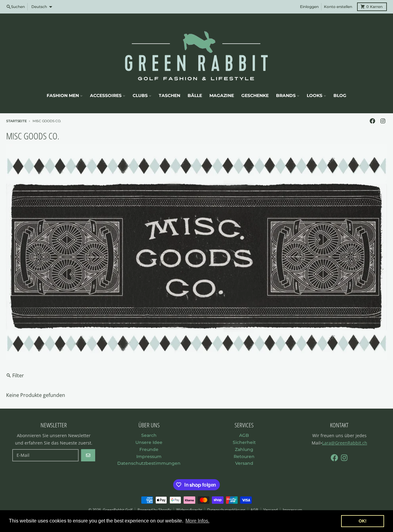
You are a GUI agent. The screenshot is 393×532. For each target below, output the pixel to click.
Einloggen (309, 6)
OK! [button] (363, 520)
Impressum (292, 509)
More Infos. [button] (197, 520)
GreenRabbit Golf (117, 509)
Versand (270, 509)
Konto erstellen (338, 6)
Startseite (16, 121)
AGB (254, 509)
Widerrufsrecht (189, 509)
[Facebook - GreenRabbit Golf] (372, 121)
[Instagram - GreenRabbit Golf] (383, 121)
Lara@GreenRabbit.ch (344, 443)
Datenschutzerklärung (226, 509)
